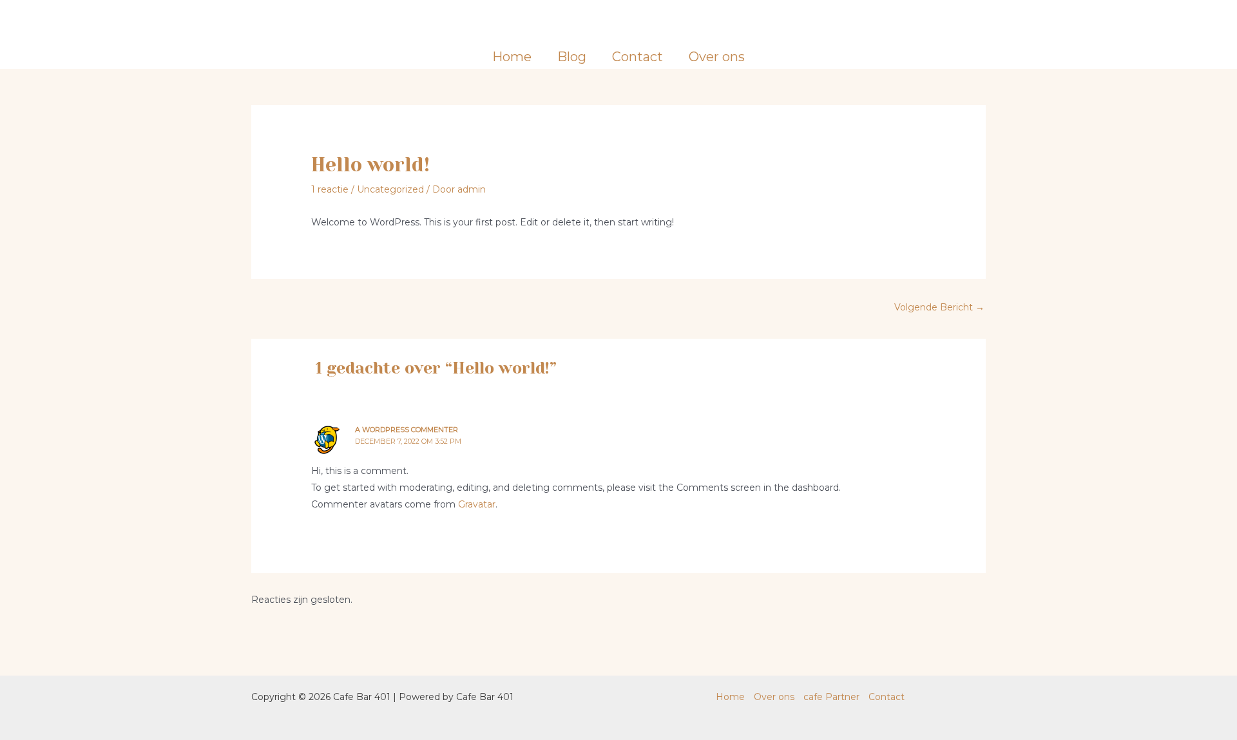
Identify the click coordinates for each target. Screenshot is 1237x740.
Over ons (717, 56)
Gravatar (476, 504)
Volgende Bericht (939, 307)
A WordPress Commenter (406, 429)
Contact (637, 56)
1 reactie (330, 189)
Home (512, 56)
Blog (571, 56)
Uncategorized (390, 189)
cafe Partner (831, 697)
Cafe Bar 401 (619, 22)
